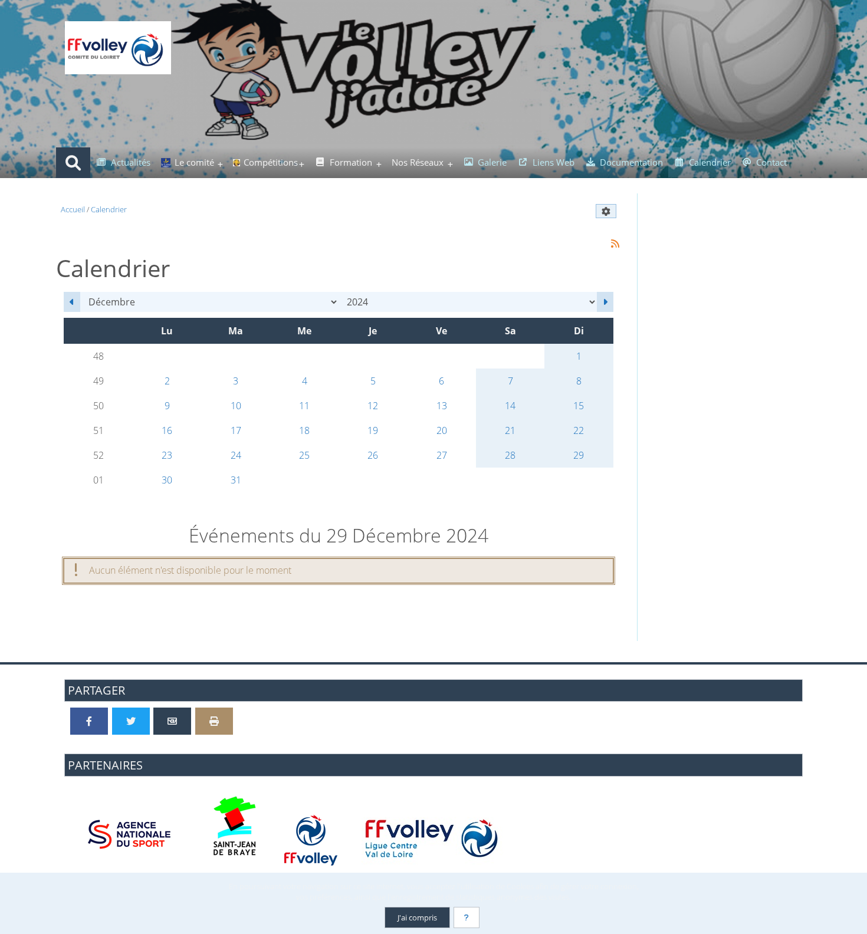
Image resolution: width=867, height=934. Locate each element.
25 (304, 455)
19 (372, 430)
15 (578, 405)
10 (236, 405)
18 (304, 430)
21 (510, 430)
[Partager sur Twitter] (131, 721)
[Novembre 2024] (72, 302)
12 (372, 405)
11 (304, 405)
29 (578, 455)
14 (510, 405)
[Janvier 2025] (605, 302)
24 (236, 455)
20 (441, 430)
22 (578, 430)
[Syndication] (615, 243)
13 (441, 405)
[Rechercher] (73, 162)
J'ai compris (417, 917)
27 (441, 455)
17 (236, 430)
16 (167, 430)
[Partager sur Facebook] (89, 721)
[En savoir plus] (467, 917)
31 (236, 479)
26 (372, 455)
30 (167, 479)
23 (167, 455)
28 (510, 455)
